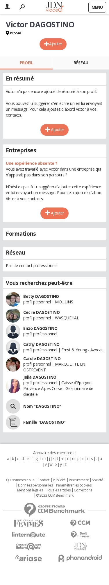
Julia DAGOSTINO (39, 377)
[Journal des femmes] (29, 523)
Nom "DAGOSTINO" (42, 406)
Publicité (59, 480)
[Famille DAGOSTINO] (13, 422)
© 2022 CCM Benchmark (55, 495)
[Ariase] (29, 558)
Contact (43, 480)
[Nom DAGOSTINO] (13, 406)
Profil (26, 62)
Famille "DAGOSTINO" (44, 422)
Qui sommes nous (20, 480)
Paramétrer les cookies (74, 485)
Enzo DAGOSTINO (40, 328)
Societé (97, 480)
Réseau (81, 62)
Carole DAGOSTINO (41, 358)
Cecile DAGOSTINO (41, 312)
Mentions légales (30, 490)
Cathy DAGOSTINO (41, 344)
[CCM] (80, 523)
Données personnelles (35, 485)
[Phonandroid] (80, 558)
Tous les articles (58, 490)
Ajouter (55, 43)
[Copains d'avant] (29, 546)
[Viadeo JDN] (80, 546)
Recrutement (78, 480)
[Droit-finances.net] (80, 535)
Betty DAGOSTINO (41, 296)
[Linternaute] (29, 535)
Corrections (83, 490)
